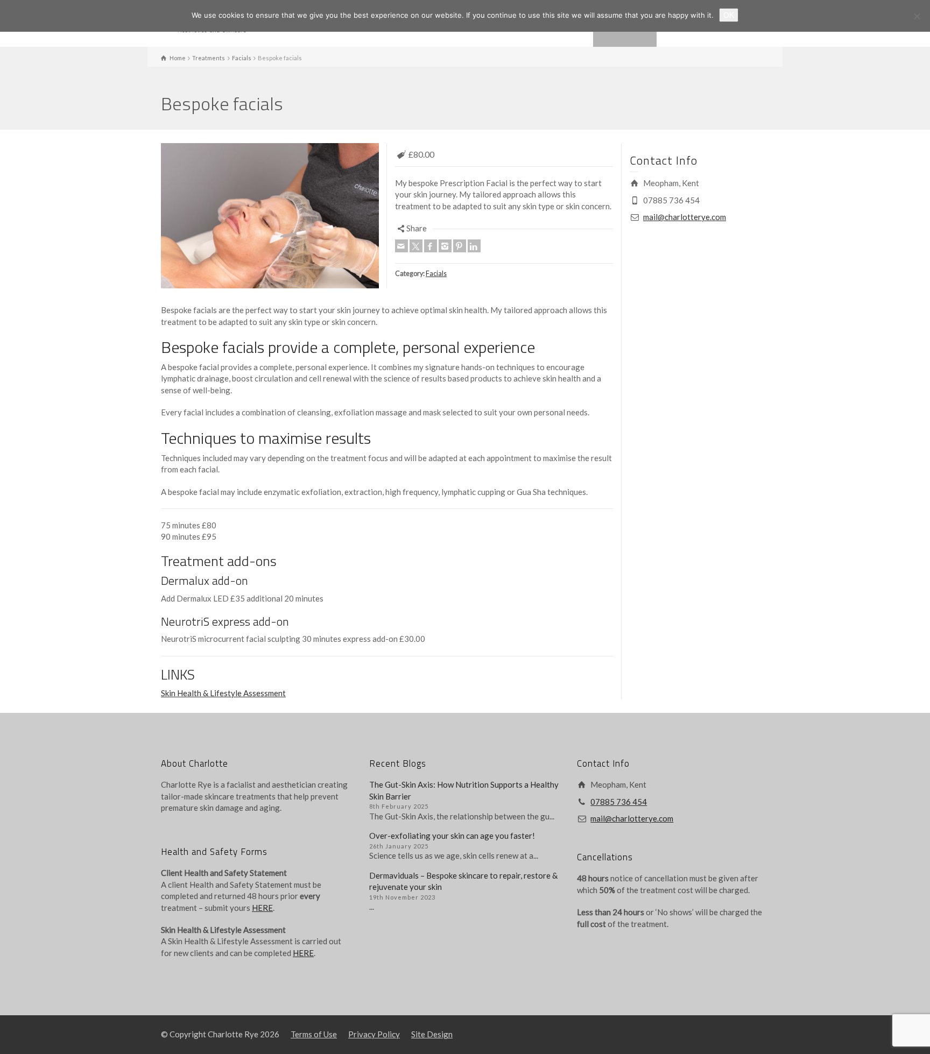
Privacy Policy (374, 1034)
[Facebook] (430, 245)
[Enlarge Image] (270, 215)
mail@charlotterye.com (684, 217)
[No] (916, 16)
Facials (436, 274)
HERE (262, 907)
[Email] (401, 245)
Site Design (432, 1034)
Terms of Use (314, 1034)
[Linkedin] (474, 245)
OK (728, 15)
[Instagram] (445, 245)
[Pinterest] (459, 245)
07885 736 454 (618, 802)
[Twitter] (416, 245)
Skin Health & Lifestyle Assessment (223, 693)
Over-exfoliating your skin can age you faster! (452, 835)
